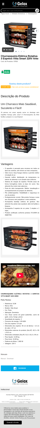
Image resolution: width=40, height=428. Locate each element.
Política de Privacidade (27, 418)
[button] (16, 51)
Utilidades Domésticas (18, 14)
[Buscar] (37, 10)
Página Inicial (5, 14)
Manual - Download (7, 358)
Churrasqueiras (32, 14)
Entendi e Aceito (13, 422)
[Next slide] (36, 31)
